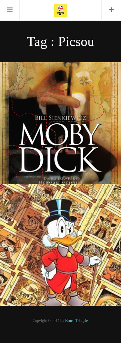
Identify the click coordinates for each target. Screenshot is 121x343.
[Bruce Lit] (60, 10)
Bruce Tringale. (77, 320)
